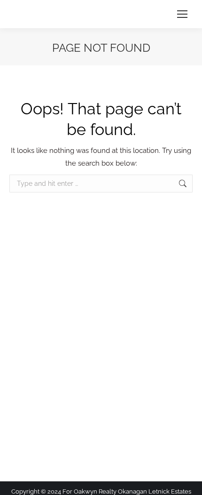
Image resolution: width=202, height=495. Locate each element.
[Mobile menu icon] (182, 14)
